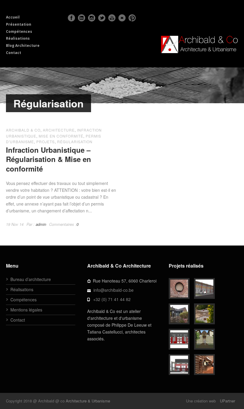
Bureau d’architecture (30, 279)
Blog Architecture (23, 45)
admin (41, 224)
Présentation (18, 24)
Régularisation (75, 141)
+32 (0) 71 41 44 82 (112, 299)
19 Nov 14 (15, 224)
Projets (45, 141)
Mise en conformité (61, 135)
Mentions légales (26, 310)
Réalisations (18, 38)
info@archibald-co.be (113, 290)
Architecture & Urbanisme (88, 401)
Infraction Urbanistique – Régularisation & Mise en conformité (48, 159)
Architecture (59, 129)
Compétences (19, 31)
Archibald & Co (23, 129)
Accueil (13, 17)
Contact (13, 52)
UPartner (227, 401)
